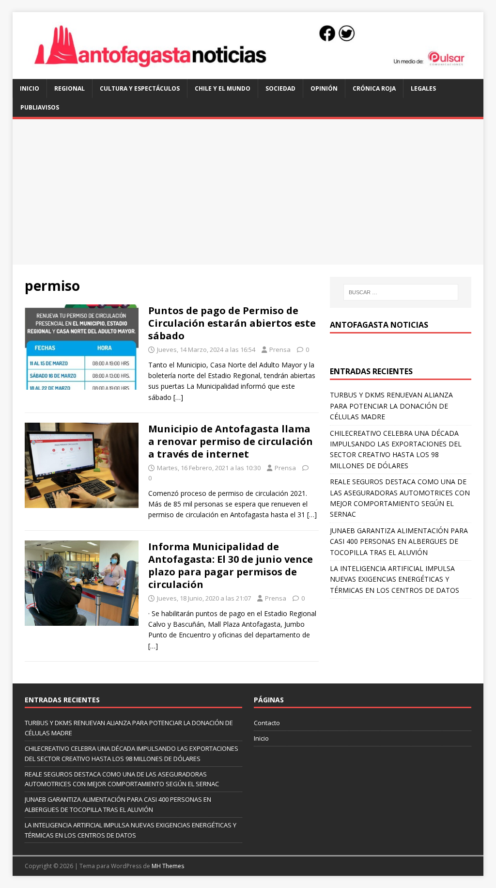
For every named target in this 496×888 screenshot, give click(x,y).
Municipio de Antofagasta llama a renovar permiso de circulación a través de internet (230, 441)
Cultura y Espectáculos (140, 88)
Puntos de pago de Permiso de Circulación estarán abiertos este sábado (232, 323)
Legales (423, 88)
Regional (69, 88)
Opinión (324, 88)
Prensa (280, 349)
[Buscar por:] (401, 292)
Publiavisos (39, 107)
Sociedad (280, 88)
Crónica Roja (374, 88)
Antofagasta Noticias (379, 324)
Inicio (29, 88)
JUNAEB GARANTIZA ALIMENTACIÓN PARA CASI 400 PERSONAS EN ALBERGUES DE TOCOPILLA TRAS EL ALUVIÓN (399, 541)
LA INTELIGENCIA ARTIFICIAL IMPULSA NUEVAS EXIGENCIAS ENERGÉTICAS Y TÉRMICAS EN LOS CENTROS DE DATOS (394, 579)
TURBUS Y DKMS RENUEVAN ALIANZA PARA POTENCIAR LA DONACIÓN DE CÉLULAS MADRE (391, 405)
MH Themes (168, 866)
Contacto (267, 722)
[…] (178, 397)
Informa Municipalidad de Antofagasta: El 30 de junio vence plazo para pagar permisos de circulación (230, 565)
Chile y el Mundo (222, 88)
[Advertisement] (248, 192)
